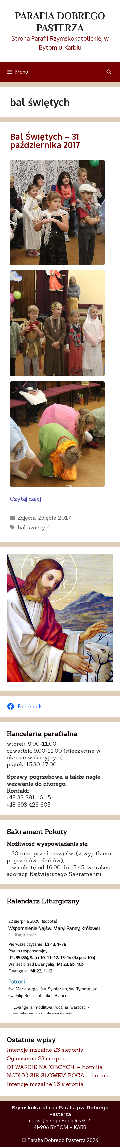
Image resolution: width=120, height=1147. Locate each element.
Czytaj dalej (25, 498)
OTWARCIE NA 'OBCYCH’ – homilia (54, 1067)
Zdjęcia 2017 (54, 517)
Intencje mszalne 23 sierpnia (45, 1049)
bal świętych (35, 527)
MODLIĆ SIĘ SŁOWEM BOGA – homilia (59, 1075)
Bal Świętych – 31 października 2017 (45, 140)
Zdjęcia (27, 517)
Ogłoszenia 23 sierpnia (37, 1058)
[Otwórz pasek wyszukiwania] (109, 72)
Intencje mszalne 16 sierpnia (45, 1084)
